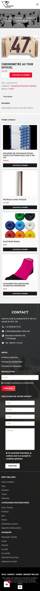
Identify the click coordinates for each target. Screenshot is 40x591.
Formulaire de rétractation (11, 366)
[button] (35, 39)
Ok (20, 587)
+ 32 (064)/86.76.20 (13, 327)
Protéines (5, 490)
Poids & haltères (7, 482)
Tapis (3, 486)
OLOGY (11, 89)
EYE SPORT (5, 553)
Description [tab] (7, 96)
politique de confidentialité (23, 383)
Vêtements (5, 498)
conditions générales (14, 459)
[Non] (38, 583)
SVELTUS (4, 545)
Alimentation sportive (9, 524)
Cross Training (7, 507)
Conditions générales (9, 357)
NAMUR (19, 574)
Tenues (4, 494)
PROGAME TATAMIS (9, 537)
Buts (3, 516)
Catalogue (19, 18)
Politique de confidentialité (11, 362)
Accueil (9, 18)
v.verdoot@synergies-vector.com (17, 331)
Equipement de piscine (20, 86)
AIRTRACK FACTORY (9, 561)
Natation (29, 18)
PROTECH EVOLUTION (9, 557)
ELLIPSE (4, 549)
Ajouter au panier (21, 75)
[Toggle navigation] (37, 4)
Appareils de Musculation (11, 528)
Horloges (8, 21)
